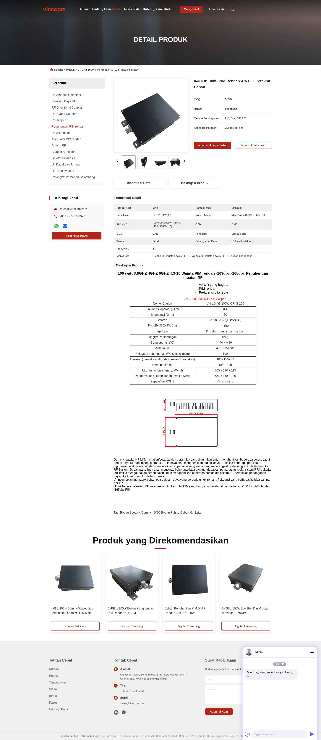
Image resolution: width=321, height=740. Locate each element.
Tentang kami (101, 9)
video (53, 689)
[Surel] (65, 226)
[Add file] (247, 734)
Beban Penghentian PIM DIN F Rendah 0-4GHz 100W (185, 610)
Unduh (169, 9)
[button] (55, 588)
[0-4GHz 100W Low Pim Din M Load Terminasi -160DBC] (245, 580)
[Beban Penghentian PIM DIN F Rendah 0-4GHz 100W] (189, 580)
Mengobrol (191, 9)
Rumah (85, 9)
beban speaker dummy (136, 512)
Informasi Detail (139, 183)
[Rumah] (54, 9)
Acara (128, 9)
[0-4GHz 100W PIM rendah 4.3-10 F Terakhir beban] (151, 115)
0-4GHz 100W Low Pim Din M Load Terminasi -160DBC (244, 610)
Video (137, 9)
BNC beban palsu (166, 512)
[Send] (312, 734)
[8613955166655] (123, 713)
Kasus (53, 702)
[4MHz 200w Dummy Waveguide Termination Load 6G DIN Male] (75, 580)
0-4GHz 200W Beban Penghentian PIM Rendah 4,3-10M (131, 610)
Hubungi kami (153, 9)
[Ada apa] (56, 226)
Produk (117, 9)
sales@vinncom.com (73, 208)
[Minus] (311, 652)
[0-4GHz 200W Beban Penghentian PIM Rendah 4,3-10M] (132, 580)
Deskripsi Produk (194, 183)
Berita (53, 695)
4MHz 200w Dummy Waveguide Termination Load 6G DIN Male (72, 610)
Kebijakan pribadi (69, 735)
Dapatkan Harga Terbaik (212, 145)
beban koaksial (190, 512)
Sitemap (87, 735)
